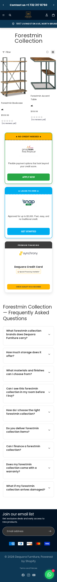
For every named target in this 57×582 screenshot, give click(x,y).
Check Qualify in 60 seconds (28, 287)
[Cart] (53, 15)
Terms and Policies (28, 568)
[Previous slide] (3, 5)
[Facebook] (23, 575)
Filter (8, 52)
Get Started (28, 231)
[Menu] (3, 15)
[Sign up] (50, 531)
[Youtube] (34, 575)
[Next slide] (53, 5)
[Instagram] (28, 575)
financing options (30, 456)
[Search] (10, 15)
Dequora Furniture (27, 557)
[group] (13, 122)
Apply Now (28, 176)
